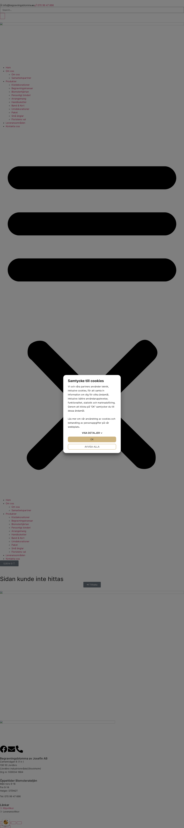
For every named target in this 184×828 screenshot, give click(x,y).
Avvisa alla (92, 446)
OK (92, 439)
